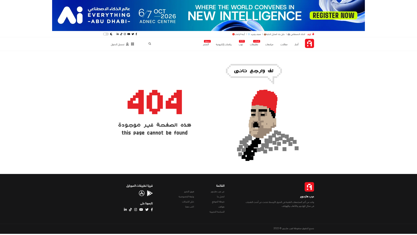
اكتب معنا (189, 206)
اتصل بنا (220, 196)
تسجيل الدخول (117, 44)
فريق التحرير (189, 191)
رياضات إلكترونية (224, 44)
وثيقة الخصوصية (186, 196)
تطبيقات (254, 43)
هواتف (221, 206)
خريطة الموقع (218, 201)
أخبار (296, 44)
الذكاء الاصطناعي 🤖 (296, 34)
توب (241, 43)
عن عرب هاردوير (217, 191)
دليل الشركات (188, 201)
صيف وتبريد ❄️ (254, 34)
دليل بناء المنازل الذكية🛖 (274, 34)
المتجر (206, 43)
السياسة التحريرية (217, 211)
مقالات (284, 44)
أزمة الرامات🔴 (238, 34)
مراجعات (269, 44)
